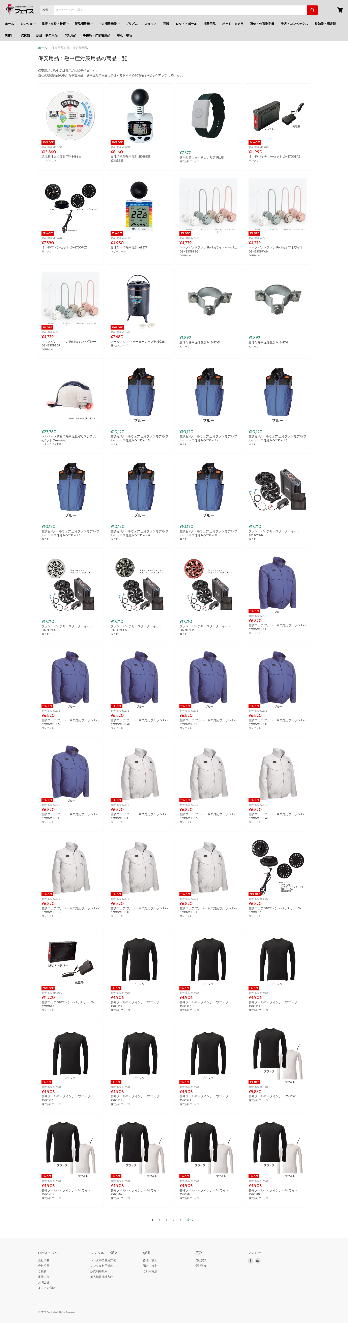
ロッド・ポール (186, 24)
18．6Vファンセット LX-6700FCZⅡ (65, 247)
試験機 (25, 35)
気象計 (9, 35)
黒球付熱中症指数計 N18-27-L (269, 342)
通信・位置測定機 (262, 24)
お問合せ (43, 1282)
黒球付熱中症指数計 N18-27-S (199, 342)
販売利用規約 (98, 1271)
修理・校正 (150, 1260)
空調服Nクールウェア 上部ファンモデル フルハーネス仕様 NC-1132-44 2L (70, 533)
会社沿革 (43, 1265)
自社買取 (201, 1260)
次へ (190, 1220)
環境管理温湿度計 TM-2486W (61, 156)
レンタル (27, 24)
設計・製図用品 (47, 35)
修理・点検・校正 (54, 24)
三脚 (166, 24)
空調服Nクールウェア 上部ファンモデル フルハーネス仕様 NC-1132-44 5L (139, 438)
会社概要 (43, 1260)
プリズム (132, 24)
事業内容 (43, 1277)
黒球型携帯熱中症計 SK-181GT (130, 156)
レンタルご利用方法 (103, 1260)
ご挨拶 (42, 1271)
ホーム (9, 24)
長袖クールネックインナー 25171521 (272, 1096)
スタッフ (150, 24)
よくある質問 (46, 1288)
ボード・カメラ (232, 24)
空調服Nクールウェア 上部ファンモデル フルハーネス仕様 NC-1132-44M (139, 533)
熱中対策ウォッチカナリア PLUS (201, 157)
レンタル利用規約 (101, 1265)
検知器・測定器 (325, 24)
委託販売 (201, 1265)
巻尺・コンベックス (294, 24)
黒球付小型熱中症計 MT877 (129, 247)
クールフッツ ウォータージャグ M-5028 (138, 341)
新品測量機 (82, 24)
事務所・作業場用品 (96, 35)
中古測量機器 (108, 24)
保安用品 (70, 35)
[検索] (312, 10)
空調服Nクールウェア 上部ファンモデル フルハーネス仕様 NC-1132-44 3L (277, 438)
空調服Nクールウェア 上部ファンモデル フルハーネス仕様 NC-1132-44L (208, 533)
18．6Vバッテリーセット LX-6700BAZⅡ (276, 156)
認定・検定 (150, 1265)
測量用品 (210, 24)
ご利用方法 (150, 1271)
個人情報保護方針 (101, 1277)
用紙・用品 (124, 35)
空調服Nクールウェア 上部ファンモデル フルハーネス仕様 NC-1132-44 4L (208, 438)
